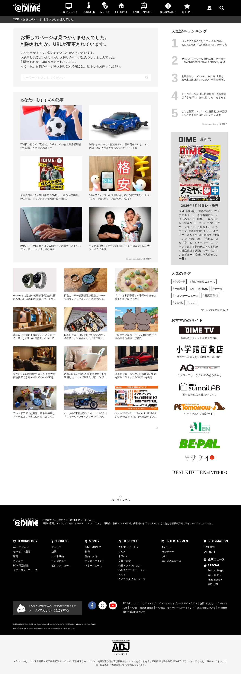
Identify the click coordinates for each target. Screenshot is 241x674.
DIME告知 (209, 546)
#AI (192, 288)
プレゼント (210, 551)
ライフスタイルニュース (131, 579)
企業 (54, 551)
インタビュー (59, 560)
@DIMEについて (131, 603)
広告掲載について (206, 607)
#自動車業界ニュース (202, 281)
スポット (166, 546)
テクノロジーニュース (25, 569)
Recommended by (134, 259)
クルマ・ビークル (128, 546)
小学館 (133, 607)
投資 (87, 551)
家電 (15, 556)
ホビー (165, 556)
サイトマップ (149, 603)
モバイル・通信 (21, 551)
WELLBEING (214, 574)
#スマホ (192, 302)
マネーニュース (93, 565)
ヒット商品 (58, 556)
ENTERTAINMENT (178, 541)
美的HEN (213, 584)
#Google (178, 302)
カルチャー (168, 551)
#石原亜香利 (210, 295)
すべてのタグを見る (213, 309)
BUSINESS (61, 541)
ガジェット (19, 560)
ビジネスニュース (61, 565)
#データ (217, 288)
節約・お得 (91, 556)
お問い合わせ (207, 603)
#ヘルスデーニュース (185, 295)
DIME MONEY (93, 546)
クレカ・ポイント (94, 560)
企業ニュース (216, 559)
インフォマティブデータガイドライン (178, 603)
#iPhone (203, 288)
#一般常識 (179, 288)
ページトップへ (120, 499)
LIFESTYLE (130, 541)
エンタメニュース (171, 560)
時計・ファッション (129, 565)
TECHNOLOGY (27, 541)
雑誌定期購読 (146, 607)
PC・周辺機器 (21, 565)
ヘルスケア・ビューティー (133, 569)
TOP (16, 19)
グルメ (122, 551)
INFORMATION (218, 541)
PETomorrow (215, 579)
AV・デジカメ (21, 546)
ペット (122, 574)
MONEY (94, 541)
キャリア (56, 546)
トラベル (123, 556)
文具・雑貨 (124, 560)
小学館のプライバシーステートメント (175, 607)
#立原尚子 (179, 281)
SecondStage (215, 570)
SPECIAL (214, 565)
